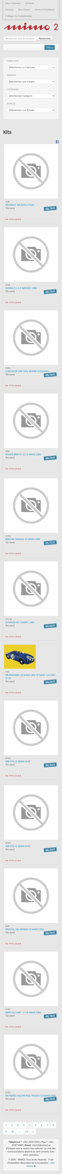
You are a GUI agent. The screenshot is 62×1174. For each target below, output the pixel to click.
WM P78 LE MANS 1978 (17, 761)
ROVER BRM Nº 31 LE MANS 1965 (23, 454)
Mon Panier (24, 9)
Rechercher (45, 38)
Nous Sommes (13, 3)
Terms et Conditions (45, 9)
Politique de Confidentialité (19, 16)
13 (26, 1131)
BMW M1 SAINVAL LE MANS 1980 (22, 539)
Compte (10, 9)
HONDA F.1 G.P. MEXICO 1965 (21, 288)
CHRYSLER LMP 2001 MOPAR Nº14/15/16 (27, 371)
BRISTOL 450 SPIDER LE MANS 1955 (24, 929)
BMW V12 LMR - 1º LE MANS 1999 (23, 1012)
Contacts (29, 3)
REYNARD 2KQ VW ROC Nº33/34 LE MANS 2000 (30, 1095)
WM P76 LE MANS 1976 (17, 846)
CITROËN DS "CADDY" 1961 (20, 622)
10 (12, 1131)
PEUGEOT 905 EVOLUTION (19, 205)
